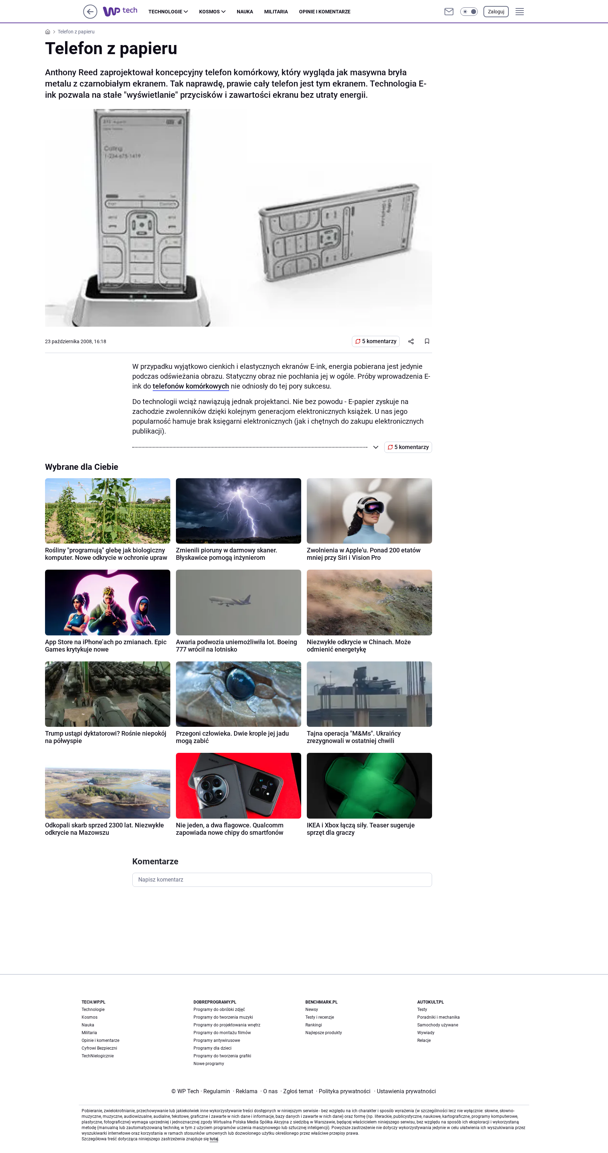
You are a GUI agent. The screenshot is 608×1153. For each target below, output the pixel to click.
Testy (422, 1009)
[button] (469, 11)
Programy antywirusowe (217, 1040)
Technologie (165, 11)
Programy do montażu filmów (222, 1032)
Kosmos (209, 11)
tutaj (214, 1138)
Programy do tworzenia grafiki (222, 1055)
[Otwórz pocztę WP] (449, 11)
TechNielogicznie (98, 1055)
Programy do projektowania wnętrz (227, 1025)
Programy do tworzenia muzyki (223, 1017)
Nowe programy (209, 1063)
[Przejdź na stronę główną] (90, 16)
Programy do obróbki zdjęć (219, 1009)
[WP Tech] (125, 11)
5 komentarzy (379, 341)
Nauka (245, 11)
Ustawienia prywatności (405, 1091)
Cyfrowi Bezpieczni (99, 1048)
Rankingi (313, 1025)
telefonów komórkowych (191, 386)
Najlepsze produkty (323, 1032)
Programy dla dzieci (213, 1048)
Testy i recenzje (319, 1017)
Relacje (424, 1040)
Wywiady (426, 1032)
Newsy (311, 1009)
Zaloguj (496, 11)
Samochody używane (437, 1025)
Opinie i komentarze (324, 11)
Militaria (276, 11)
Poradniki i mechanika (438, 1017)
